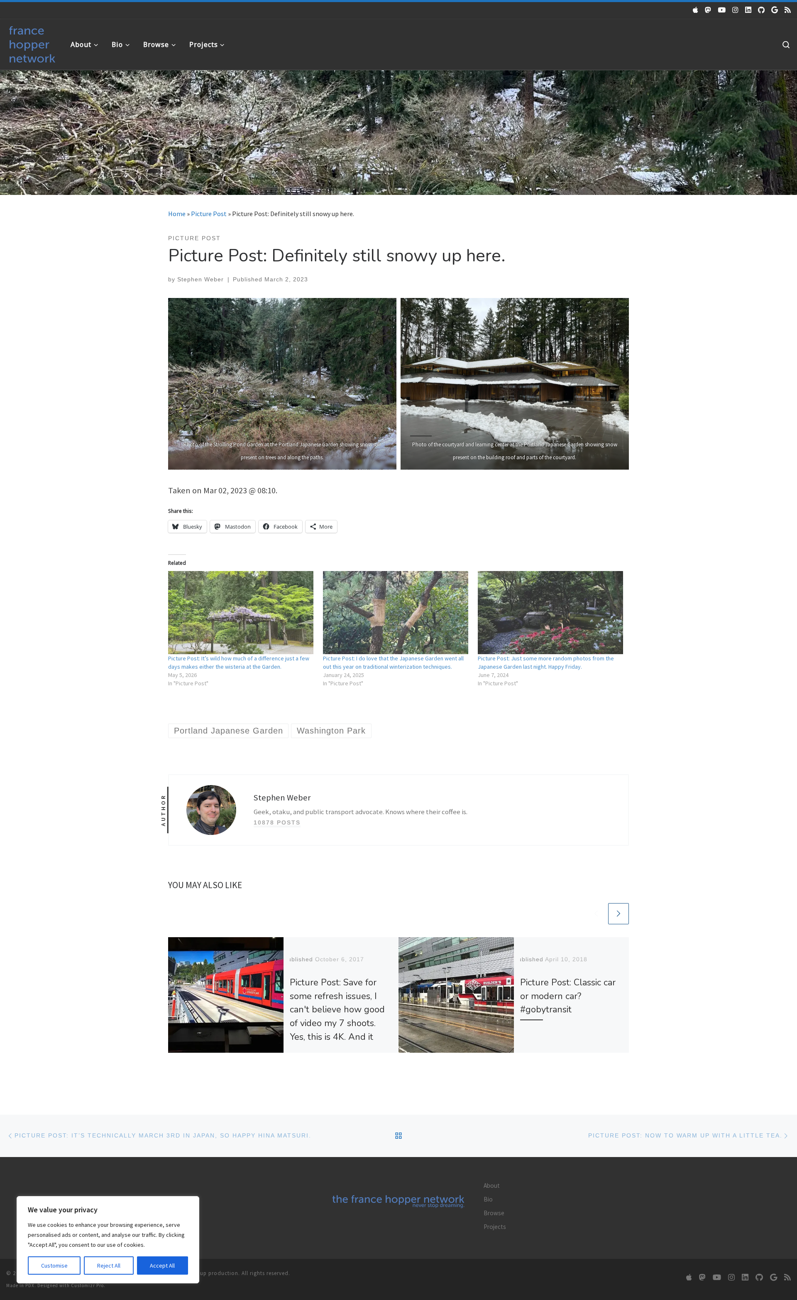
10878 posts (277, 822)
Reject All (108, 1265)
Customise (54, 1265)
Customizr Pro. (88, 1285)
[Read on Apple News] (695, 10)
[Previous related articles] (596, 913)
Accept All (162, 1265)
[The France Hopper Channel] (722, 10)
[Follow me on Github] (761, 10)
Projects (495, 1227)
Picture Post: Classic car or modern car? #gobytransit (568, 996)
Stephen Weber (200, 279)
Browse (494, 1213)
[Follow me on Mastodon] (708, 10)
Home (177, 213)
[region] (108, 1239)
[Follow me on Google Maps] (774, 10)
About (492, 1185)
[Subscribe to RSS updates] (788, 10)
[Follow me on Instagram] (735, 10)
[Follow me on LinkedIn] (748, 10)
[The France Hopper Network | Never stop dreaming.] (32, 42)
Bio (488, 1199)
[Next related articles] (618, 913)
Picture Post (209, 213)
